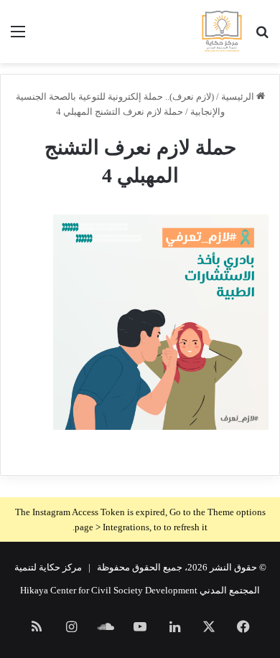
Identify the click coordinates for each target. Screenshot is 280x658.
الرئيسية (238, 96)
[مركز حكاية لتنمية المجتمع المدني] (222, 31)
